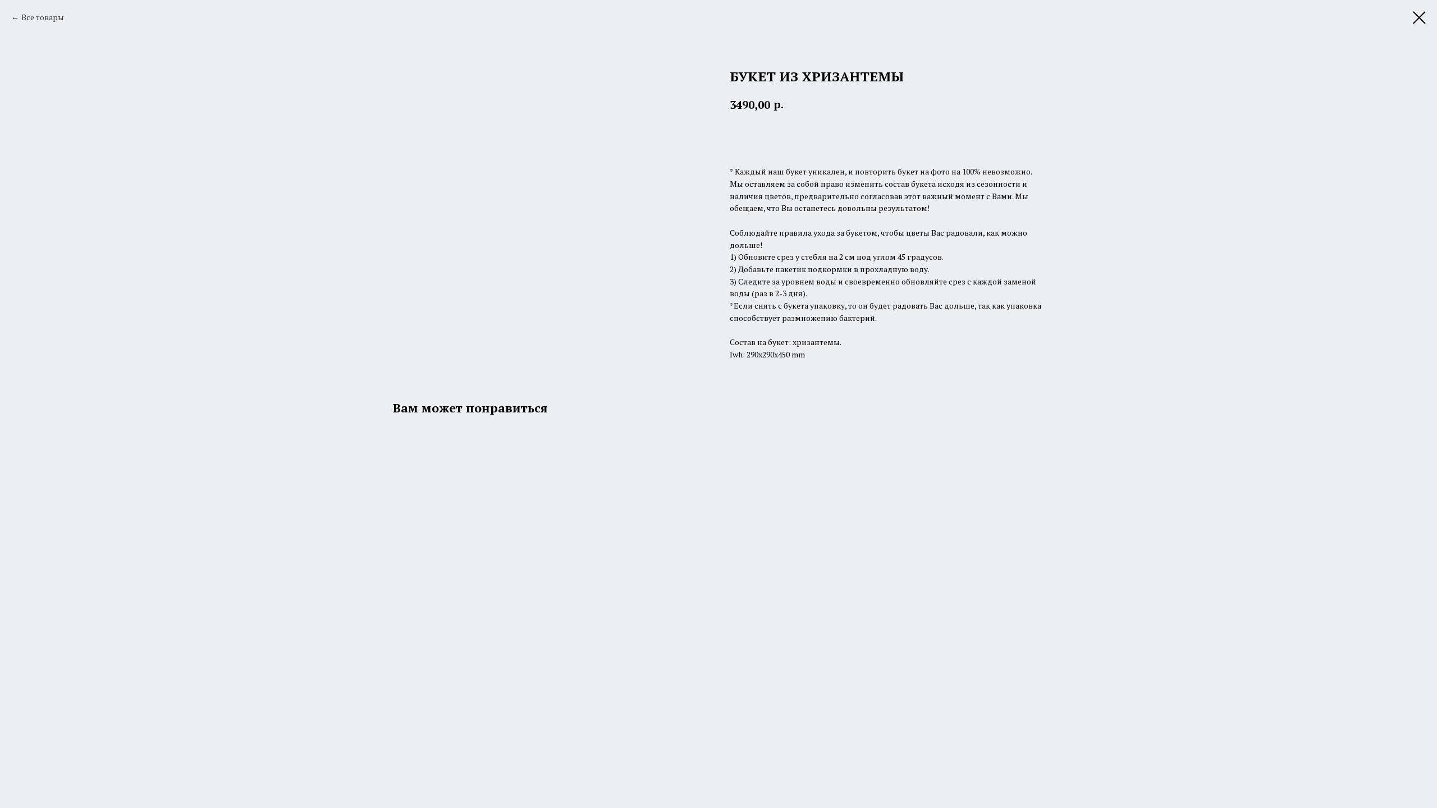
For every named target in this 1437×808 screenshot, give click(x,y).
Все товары (42, 17)
